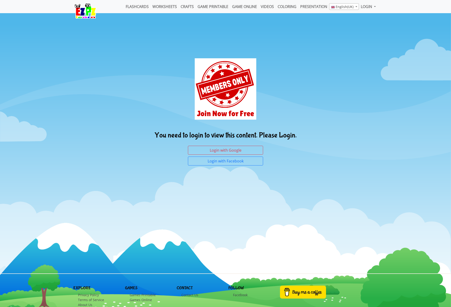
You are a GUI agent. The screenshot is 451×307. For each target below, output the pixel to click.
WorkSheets (164, 6)
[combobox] (344, 6)
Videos (267, 6)
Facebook (240, 295)
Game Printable (213, 6)
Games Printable (143, 295)
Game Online (244, 6)
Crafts (187, 6)
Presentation (313, 6)
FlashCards (137, 6)
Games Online (141, 300)
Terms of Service (91, 300)
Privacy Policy (88, 295)
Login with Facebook (226, 161)
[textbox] (344, 7)
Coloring (287, 6)
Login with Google (225, 150)
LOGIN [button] (367, 6)
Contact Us (189, 295)
